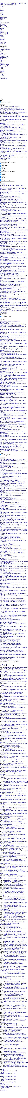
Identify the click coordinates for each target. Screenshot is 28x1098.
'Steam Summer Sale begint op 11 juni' (13, 883)
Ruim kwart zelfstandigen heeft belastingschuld (15, 766)
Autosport (2, 39)
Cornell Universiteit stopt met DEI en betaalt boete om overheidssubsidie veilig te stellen (13, 770)
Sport (1, 35)
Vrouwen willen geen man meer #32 (11, 650)
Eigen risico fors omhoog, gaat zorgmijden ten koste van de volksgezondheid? (13, 725)
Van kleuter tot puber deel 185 (9, 502)
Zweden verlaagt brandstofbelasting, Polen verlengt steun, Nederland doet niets (12, 727)
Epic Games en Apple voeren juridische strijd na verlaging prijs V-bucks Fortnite (14, 867)
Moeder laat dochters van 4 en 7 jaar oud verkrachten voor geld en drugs (12, 132)
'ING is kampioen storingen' (11, 955)
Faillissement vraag (6, 513)
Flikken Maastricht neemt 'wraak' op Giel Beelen (16, 942)
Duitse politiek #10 (7, 520)
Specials (11, 4)
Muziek (2, 28)
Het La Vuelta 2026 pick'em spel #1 (11, 619)
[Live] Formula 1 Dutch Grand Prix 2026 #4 (13, 459)
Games (1, 50)
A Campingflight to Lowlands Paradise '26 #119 (14, 566)
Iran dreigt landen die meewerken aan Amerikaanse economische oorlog (11, 200)
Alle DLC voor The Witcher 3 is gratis (13, 935)
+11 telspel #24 (6, 547)
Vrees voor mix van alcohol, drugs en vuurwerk (15, 846)
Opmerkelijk (3, 24)
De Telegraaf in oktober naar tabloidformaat (15, 997)
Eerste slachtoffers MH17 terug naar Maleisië (14, 1006)
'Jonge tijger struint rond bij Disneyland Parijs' (15, 933)
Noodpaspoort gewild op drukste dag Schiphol (15, 1038)
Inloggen (2, 6)
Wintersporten (3, 45)
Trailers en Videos (4, 64)
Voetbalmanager (4, 47)
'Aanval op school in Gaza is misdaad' (14, 1029)
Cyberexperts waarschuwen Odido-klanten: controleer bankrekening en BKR (12, 748)
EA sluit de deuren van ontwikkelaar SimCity (15, 884)
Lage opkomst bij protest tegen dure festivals (15, 959)
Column (4, 174)
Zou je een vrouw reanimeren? (9, 559)
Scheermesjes (5, 562)
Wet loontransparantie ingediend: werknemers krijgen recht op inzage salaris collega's (13, 713)
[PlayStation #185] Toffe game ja (10, 527)
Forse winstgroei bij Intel (9, 887)
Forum (1, 3)
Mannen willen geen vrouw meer (10, 643)
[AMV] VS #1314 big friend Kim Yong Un (13, 604)
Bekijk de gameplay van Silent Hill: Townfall (13, 218)
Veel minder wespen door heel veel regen (14, 1004)
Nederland (2, 15)
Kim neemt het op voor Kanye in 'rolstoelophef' (15, 966)
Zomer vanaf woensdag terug (11, 986)
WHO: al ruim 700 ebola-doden (12, 1031)
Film (1, 29)
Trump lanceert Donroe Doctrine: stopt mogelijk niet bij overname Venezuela (14, 757)
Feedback (2, 77)
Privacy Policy (16, 1086)
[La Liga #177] (6, 621)
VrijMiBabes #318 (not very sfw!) (10, 108)
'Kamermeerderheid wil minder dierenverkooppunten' (9, 924)
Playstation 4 (3, 53)
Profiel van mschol (4, 664)
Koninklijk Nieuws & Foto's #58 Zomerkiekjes (13, 512)
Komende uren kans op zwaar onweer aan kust (14, 951)
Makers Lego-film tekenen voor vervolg (13, 940)
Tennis (1, 40)
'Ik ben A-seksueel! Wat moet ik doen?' (13, 859)
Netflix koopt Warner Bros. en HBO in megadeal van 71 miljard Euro (11, 764)
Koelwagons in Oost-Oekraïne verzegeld (14, 1055)
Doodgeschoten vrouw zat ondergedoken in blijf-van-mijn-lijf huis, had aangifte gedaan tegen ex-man (13, 795)
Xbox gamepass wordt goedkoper (11, 746)
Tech (1, 21)
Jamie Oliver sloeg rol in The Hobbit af (13, 892)
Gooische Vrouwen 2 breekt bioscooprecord (15, 903)
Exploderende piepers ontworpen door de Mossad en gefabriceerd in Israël (12, 826)
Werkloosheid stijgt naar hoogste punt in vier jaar (16, 781)
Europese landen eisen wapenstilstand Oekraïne (15, 1058)
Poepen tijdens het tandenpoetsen (10, 639)
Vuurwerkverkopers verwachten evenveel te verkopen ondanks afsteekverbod (13, 855)
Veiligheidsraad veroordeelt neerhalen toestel (15, 1052)
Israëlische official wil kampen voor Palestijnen (16, 1027)
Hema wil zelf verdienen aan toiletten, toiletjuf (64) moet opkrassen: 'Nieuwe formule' (13, 744)
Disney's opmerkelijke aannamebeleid (13, 839)
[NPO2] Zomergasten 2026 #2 (9, 640)
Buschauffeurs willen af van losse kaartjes (14, 922)
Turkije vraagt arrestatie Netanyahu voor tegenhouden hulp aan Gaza (12, 261)
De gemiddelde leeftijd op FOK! (10, 641)
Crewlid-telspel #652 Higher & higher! (12, 519)
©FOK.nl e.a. (3, 1090)
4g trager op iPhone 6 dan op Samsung (14, 972)
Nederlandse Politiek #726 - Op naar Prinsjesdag (14, 479)
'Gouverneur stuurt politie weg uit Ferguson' (15, 1005)
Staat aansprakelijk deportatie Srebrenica (14, 1064)
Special (3, 177)
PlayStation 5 (3, 59)
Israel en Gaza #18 (7, 544)
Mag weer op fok (6, 555)
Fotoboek (2, 71)
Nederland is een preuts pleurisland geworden (16, 864)
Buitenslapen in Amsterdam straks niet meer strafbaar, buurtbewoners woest (13, 208)
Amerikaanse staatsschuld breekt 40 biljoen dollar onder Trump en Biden (12, 129)
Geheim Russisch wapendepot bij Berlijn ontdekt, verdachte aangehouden (12, 253)
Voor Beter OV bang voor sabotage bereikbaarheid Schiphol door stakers (10, 832)
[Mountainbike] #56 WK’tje (9, 480)
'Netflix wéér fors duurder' (11, 874)
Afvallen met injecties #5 (8, 635)
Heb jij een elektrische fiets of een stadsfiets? (13, 593)
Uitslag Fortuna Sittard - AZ (8, 225)
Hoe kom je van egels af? (8, 622)
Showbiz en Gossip (5, 22)
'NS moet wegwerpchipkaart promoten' (14, 1033)
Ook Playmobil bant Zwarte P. (12, 965)
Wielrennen (3, 42)
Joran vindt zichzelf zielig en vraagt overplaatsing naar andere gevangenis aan (10, 285)
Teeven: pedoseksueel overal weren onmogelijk (15, 1066)
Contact (2, 74)
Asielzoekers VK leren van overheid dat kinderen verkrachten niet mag (12, 149)
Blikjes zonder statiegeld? (10, 837)
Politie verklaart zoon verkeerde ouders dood (14, 948)
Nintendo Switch (4, 56)
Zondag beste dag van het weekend (10, 289)
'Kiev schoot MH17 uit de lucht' (12, 1015)
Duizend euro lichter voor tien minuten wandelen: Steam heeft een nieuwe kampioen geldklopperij (11, 694)
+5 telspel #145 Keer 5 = (8, 594)
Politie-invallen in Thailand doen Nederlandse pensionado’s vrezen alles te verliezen (13, 113)
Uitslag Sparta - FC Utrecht (8, 221)
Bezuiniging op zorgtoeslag (11, 993)
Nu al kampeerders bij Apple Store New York (15, 983)
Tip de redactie (3, 78)
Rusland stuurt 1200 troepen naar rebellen (14, 998)
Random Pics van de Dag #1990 (10, 127)
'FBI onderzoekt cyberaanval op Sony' (12, 905)
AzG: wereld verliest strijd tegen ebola (13, 984)
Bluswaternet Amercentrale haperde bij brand (14, 901)
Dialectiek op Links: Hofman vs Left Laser (13, 614)
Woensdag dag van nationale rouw (13, 1050)
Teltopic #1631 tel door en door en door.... (12, 538)
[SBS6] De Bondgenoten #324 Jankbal (12, 598)
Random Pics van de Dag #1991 (10, 115)
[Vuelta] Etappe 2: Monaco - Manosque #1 (12, 481)
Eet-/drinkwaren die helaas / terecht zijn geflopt (13, 529)
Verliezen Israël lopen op (10, 1051)
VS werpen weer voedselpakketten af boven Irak (16, 1016)
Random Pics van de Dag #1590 (10, 367)
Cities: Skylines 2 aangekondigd (12, 853)
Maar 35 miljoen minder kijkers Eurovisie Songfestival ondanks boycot (12, 702)
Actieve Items (13, 3)
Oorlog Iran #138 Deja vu (8, 498)
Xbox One (2, 54)
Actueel (2, 14)
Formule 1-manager (5, 49)
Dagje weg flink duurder (11, 1023)
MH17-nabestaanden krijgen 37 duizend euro (15, 1019)
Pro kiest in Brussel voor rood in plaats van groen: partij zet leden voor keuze (12, 110)
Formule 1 (2, 38)
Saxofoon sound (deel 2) (8, 646)
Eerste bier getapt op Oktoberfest (12, 962)
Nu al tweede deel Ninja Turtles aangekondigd (15, 1012)
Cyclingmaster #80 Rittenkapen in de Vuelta (13, 576)
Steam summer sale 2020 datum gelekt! (13, 869)
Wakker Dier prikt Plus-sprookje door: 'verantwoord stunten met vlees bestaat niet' (11, 848)
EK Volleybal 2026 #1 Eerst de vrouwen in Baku (14, 561)
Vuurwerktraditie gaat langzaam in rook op (14, 896)
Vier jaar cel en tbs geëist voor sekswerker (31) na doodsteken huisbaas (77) (13, 287)
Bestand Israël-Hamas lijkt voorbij (12, 995)
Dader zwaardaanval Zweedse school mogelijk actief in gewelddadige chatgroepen (13, 223)
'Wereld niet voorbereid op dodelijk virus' (14, 947)
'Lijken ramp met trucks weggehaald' (14, 1057)
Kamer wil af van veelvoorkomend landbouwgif (16, 1062)
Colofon (2, 75)
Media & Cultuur (4, 32)
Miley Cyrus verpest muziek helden (12, 967)
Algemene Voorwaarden (6, 1086)
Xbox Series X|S (4, 57)
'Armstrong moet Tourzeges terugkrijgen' (14, 1065)
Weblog (5, 3)
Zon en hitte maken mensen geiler (12, 668)
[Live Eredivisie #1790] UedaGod (10, 470)
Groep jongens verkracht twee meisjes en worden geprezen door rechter (12, 711)
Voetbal (2, 36)
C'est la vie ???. (6, 494)
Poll (3, 179)
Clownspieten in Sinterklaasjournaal (13, 931)
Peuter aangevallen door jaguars (11, 949)
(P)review (4, 176)
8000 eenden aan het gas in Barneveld (13, 917)
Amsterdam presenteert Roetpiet (12, 927)
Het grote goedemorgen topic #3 (10, 545)
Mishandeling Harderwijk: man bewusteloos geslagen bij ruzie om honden (12, 233)
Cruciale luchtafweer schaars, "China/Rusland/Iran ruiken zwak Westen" (10, 536)
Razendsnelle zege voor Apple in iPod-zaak (14, 899)
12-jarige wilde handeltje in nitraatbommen (14, 915)
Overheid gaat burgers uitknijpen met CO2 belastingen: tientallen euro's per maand (13, 733)
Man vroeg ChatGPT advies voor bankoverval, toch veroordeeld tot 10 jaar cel (13, 292)
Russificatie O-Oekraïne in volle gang (14, 981)
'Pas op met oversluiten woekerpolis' (12, 898)
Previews (7, 4)
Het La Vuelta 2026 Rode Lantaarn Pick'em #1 (13, 615)
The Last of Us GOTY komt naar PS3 (13, 941)
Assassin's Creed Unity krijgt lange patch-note (15, 910)
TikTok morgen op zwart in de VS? (12, 821)
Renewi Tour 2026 (7, 466)
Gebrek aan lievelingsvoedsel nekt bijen (14, 913)
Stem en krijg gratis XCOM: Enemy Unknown (15, 944)
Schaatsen (2, 43)
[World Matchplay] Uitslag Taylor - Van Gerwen (16, 1037)
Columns (24, 3)
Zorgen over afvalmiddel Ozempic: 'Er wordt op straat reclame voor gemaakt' (14, 705)
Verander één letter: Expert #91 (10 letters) (12, 600)
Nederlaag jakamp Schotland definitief (13, 963)
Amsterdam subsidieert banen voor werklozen (15, 912)
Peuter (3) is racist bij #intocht (12, 926)
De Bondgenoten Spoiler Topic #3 (10, 644)
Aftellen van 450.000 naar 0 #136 (10, 548)
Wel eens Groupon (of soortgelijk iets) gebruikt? (16, 987)
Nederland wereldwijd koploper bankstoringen (15, 902)
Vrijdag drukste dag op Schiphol (12, 1040)
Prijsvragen (3, 72)
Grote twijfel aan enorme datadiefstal (13, 1011)
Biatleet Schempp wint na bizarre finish (13, 885)
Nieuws (19, 3)
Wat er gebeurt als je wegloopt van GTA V (14, 916)
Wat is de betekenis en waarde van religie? (12, 577)
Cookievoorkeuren (4, 1087)
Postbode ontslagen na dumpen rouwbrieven (15, 991)
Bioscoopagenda (4, 33)
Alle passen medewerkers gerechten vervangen (15, 945)
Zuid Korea (4, 653)
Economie (2, 18)
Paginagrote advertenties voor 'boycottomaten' (15, 999)
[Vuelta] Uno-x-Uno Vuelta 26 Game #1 (12, 629)
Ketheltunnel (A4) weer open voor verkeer (14, 860)
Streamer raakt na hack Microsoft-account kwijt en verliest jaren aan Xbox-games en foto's (13, 679)
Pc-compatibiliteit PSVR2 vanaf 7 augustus (14, 838)
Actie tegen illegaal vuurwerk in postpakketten (15, 906)
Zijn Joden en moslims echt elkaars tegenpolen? (16, 667)
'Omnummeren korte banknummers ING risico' (15, 961)
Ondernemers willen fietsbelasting (12, 1054)
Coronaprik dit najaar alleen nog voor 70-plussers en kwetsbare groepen (12, 247)
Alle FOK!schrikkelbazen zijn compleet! (14, 870)
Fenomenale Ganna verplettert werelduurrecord (15, 857)
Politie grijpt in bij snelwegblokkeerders (12, 633)
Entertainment (3, 25)
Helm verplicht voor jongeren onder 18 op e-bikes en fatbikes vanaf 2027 (13, 789)
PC (1, 52)
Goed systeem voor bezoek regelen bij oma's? (13, 493)
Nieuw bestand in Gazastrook (11, 1013)
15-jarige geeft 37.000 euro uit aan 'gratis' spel (15, 952)
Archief (15, 4)
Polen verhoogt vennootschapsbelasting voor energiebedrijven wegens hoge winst (13, 297)
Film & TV (3, 60)
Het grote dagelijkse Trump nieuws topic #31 (13, 488)
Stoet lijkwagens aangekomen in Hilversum (15, 1048)
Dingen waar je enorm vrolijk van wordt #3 (13, 518)
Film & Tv (4, 168)
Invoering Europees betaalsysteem (12, 1030)
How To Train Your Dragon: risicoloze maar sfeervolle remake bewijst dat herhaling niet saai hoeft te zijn (13, 799)
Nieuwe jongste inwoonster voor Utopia (14, 891)
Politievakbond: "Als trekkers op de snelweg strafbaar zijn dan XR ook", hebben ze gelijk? (13, 303)
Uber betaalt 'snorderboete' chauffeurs (13, 994)
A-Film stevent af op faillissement (12, 881)
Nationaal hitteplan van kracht (11, 1059)
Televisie (2, 31)
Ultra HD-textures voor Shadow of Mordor (14, 954)
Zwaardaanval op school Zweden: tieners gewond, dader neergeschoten (12, 282)
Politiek (2, 20)
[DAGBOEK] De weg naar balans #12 (12, 651)
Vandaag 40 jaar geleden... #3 (9, 660)
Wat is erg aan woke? (7, 543)
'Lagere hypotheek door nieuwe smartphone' (15, 880)
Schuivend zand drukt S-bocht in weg (13, 1061)
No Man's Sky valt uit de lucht (11, 878)
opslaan (2, 105)
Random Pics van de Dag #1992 (10, 106)
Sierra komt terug (8, 1018)
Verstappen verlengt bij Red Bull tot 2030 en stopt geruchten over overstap (13, 154)
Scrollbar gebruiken (6, 102)
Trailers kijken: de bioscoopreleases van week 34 (13, 220)
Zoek (9, 3)
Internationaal (3, 17)
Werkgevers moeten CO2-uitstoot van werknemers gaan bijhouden (11, 844)
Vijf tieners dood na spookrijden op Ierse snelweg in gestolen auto (12, 496)
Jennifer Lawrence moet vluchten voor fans (14, 934)
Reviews (2, 4)
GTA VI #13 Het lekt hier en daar (10, 472)
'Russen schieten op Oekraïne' (11, 1044)
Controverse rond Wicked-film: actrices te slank (15, 761)
